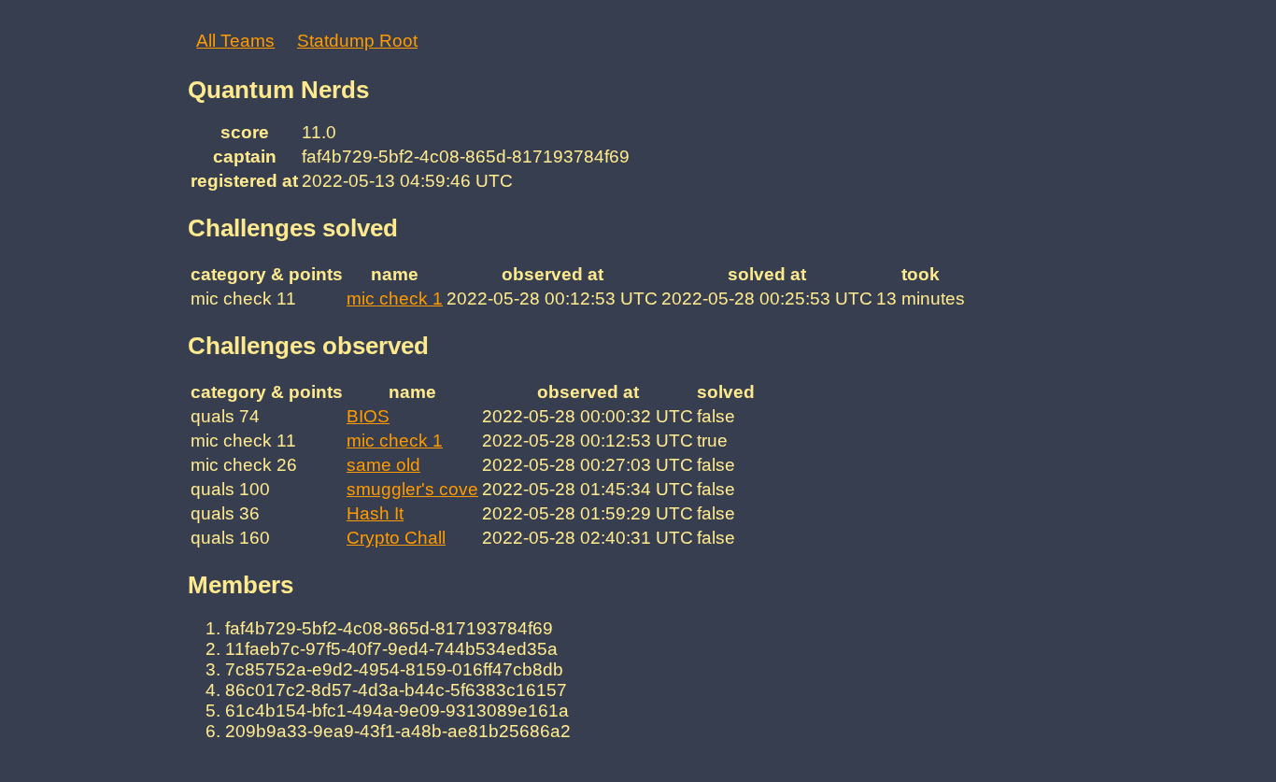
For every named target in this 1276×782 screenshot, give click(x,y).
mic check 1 (395, 298)
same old (383, 465)
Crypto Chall (396, 537)
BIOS (368, 416)
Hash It (375, 513)
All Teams (235, 40)
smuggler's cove (412, 489)
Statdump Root (357, 40)
